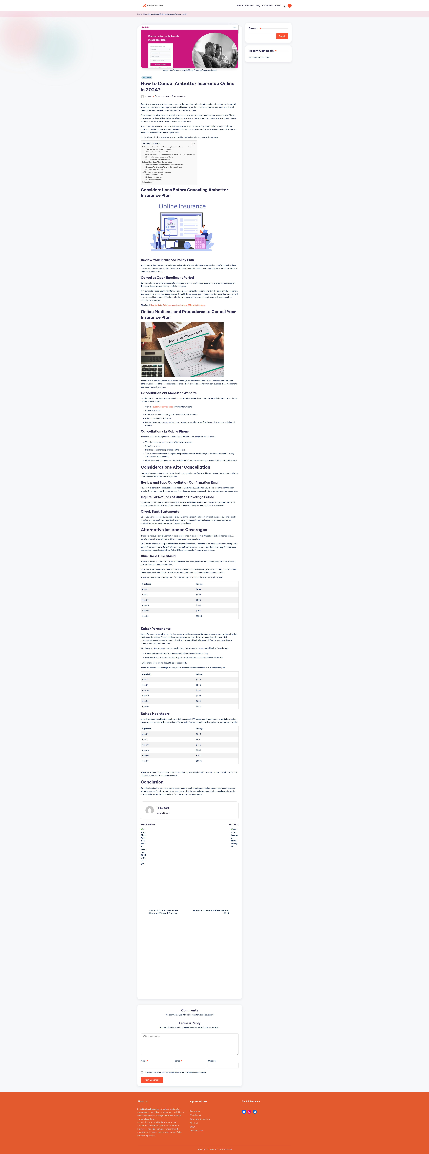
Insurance (147, 77)
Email (178, 1061)
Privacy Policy (196, 1131)
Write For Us (195, 1115)
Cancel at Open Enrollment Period (159, 152)
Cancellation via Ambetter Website (160, 157)
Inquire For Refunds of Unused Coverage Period (165, 167)
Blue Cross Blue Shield (155, 174)
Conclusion (148, 182)
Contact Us (195, 1111)
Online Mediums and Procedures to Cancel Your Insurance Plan (169, 154)
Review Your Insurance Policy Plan (159, 149)
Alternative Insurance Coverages (157, 172)
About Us (194, 1123)
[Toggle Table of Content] (192, 144)
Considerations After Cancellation (158, 162)
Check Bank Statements (156, 169)
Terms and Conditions (200, 1119)
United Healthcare (154, 179)
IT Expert (163, 808)
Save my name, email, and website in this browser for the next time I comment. (176, 1072)
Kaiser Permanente (155, 177)
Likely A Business (150, 1109)
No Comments (179, 96)
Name (144, 1061)
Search (253, 28)
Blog (145, 14)
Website (212, 1061)
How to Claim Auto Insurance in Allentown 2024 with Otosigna (177, 305)
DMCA (192, 1127)
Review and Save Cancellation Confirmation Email (165, 164)
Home (139, 14)
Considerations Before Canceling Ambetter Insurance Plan (167, 147)
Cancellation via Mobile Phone (159, 159)
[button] (163, 813)
